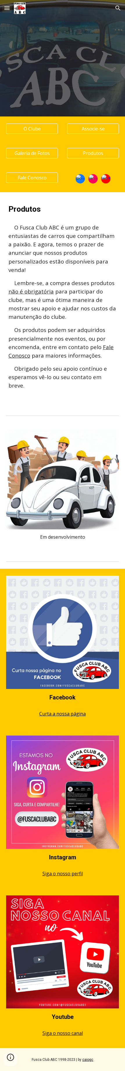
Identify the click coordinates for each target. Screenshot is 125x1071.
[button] (7, 8)
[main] (62, 209)
